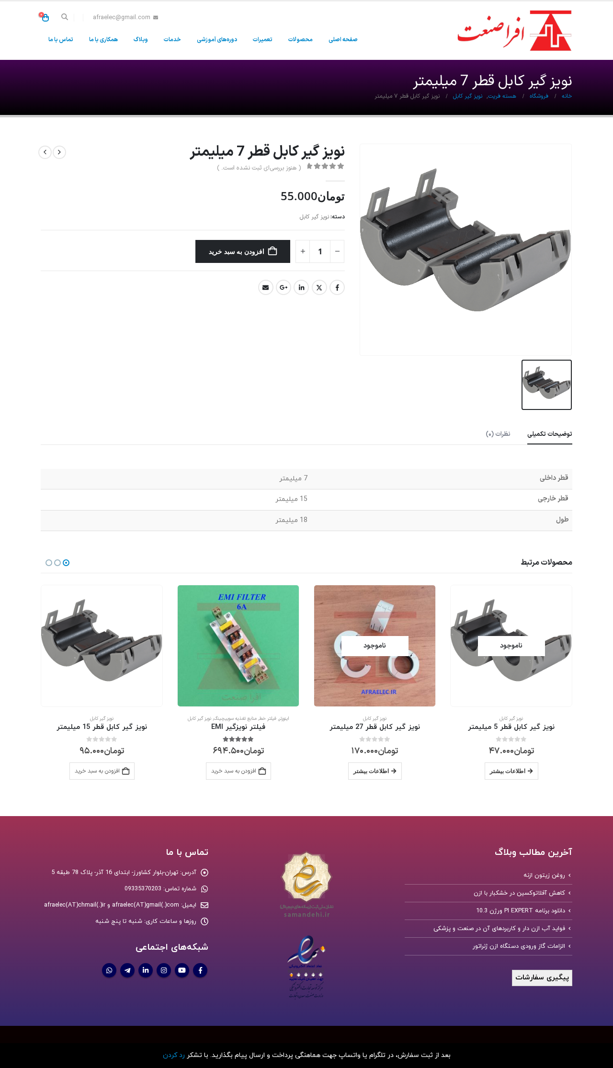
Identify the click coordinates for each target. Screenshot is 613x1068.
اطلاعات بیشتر (507, 771)
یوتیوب (182, 970)
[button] (65, 17)
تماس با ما (60, 39)
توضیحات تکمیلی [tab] (549, 434)
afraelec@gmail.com (121, 17)
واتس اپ (109, 970)
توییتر (319, 287)
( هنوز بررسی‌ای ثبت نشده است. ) (259, 168)
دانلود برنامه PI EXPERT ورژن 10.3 (520, 911)
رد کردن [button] (174, 1055)
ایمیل (265, 287)
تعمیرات (262, 39)
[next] (45, 152)
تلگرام (127, 970)
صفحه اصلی (343, 39)
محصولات (300, 39)
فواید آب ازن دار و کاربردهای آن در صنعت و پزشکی (499, 928)
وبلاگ (141, 39)
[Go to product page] (238, 645)
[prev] (59, 152)
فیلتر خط (267, 718)
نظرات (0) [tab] (498, 434)
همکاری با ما (103, 39)
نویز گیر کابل (314, 217)
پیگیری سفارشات (542, 978)
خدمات (172, 39)
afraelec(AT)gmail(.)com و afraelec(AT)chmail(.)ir (111, 905)
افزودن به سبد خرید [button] (97, 771)
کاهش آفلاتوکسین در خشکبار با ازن (519, 893)
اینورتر (284, 718)
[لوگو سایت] (512, 30)
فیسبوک (337, 287)
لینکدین (301, 287)
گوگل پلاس (283, 287)
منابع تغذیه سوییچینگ (235, 718)
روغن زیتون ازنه (544, 875)
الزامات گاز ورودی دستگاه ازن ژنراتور (519, 946)
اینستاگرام (164, 970)
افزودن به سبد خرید (236, 251)
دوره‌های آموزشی (217, 39)
